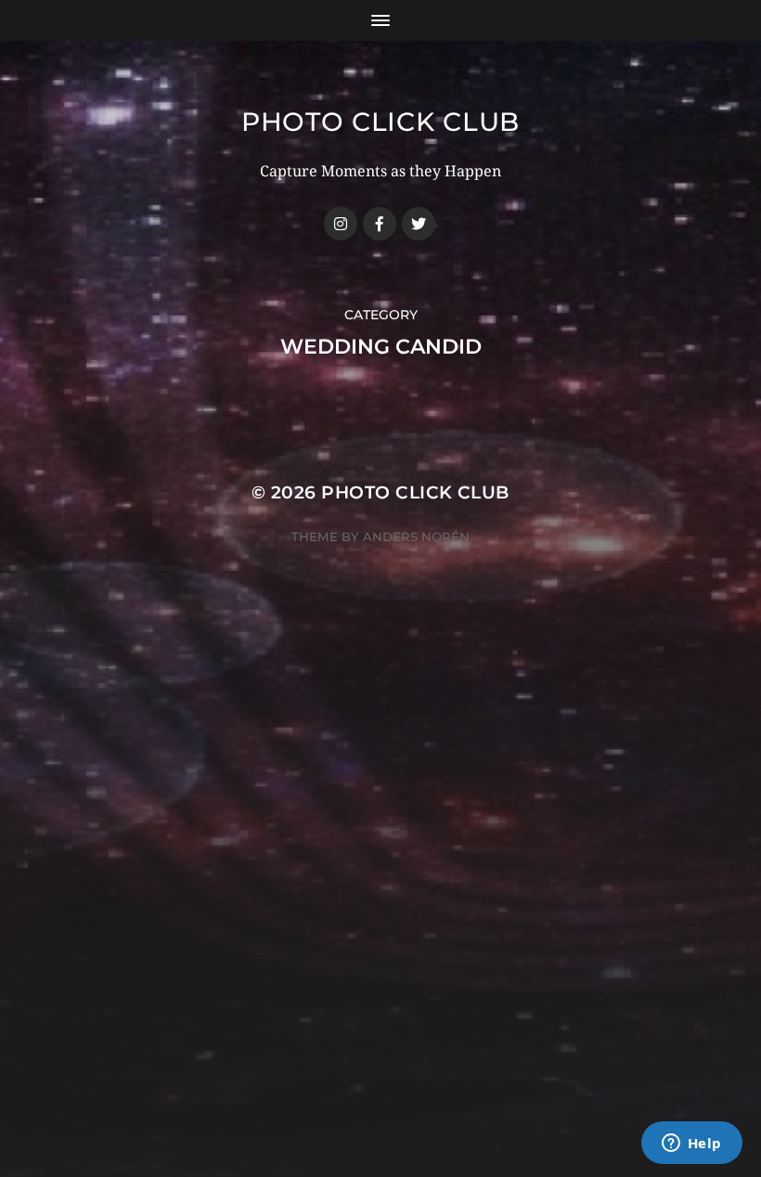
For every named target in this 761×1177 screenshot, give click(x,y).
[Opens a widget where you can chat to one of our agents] (691, 1144)
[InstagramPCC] (340, 223)
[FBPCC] (379, 223)
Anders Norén (416, 536)
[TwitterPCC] (418, 223)
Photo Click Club (380, 121)
